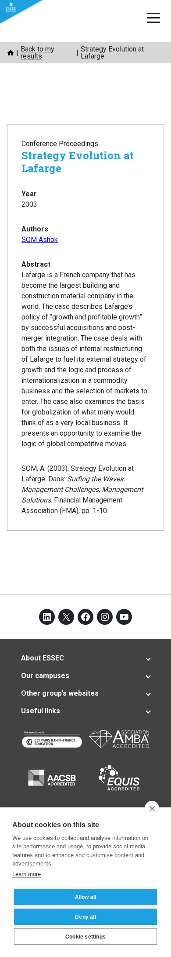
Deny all (85, 917)
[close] (152, 808)
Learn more (26, 874)
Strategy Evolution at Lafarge (77, 161)
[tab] (85, 658)
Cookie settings (85, 937)
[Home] (10, 52)
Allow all (85, 897)
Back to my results (37, 52)
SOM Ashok (39, 239)
